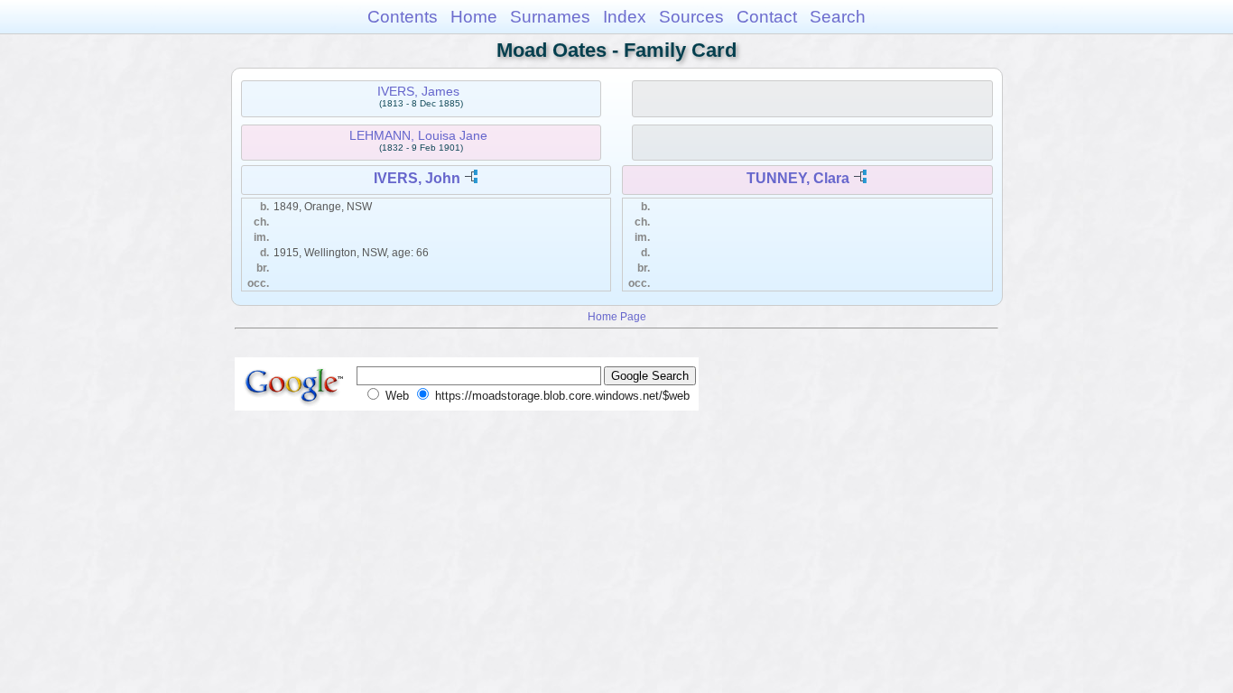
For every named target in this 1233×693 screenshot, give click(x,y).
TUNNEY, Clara (797, 178)
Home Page (617, 316)
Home (473, 16)
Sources (691, 16)
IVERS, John (417, 178)
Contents (402, 16)
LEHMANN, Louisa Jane (418, 135)
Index (624, 16)
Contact (767, 16)
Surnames (550, 16)
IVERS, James (418, 91)
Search (838, 16)
